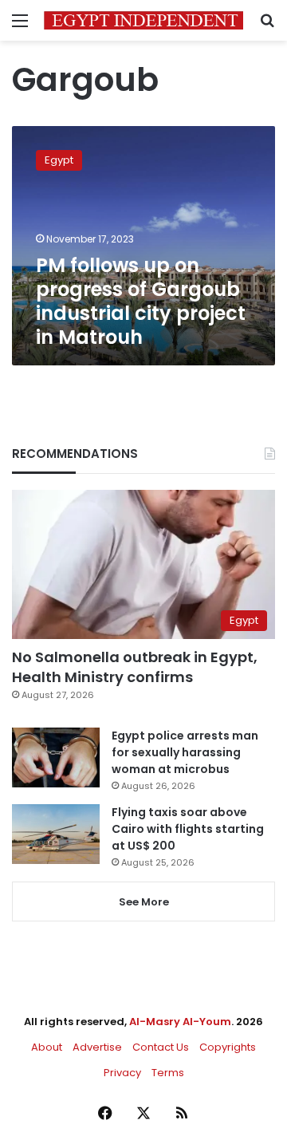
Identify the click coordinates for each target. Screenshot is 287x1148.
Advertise (97, 1047)
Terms (167, 1072)
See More (144, 901)
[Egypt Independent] (143, 20)
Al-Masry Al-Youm (180, 1021)
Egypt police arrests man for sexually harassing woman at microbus (185, 752)
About (46, 1047)
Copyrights (227, 1047)
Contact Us (160, 1047)
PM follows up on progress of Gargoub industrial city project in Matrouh (141, 301)
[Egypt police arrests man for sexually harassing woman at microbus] (56, 757)
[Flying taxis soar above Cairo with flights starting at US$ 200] (56, 834)
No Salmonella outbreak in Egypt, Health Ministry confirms (135, 667)
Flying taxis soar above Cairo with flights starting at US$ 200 (188, 829)
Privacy (122, 1072)
